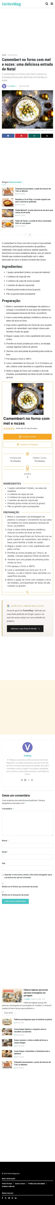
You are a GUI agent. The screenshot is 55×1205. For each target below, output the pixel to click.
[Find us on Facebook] (2, 1198)
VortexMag (11, 4)
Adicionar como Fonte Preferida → (25, 628)
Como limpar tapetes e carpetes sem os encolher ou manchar (30, 1030)
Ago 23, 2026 (20, 215)
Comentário (8, 808)
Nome (5, 840)
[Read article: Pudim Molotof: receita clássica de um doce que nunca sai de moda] (7, 213)
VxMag (12, 86)
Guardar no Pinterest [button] (29, 444)
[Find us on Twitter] (6, 1198)
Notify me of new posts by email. (15, 895)
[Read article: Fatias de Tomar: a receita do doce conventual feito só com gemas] (7, 224)
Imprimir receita (29, 437)
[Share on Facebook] (8, 136)
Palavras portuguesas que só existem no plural (33, 1019)
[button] (4, 428)
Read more (9, 1013)
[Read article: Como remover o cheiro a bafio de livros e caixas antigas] (7, 1042)
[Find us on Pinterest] (9, 1198)
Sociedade (8, 991)
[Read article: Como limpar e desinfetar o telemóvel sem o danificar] (7, 1053)
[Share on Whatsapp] (34, 136)
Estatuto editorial (8, 1186)
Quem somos (20, 1184)
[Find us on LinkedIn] (15, 1198)
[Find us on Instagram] (12, 1198)
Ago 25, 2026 (20, 194)
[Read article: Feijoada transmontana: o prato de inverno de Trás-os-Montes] (7, 192)
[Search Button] (47, 4)
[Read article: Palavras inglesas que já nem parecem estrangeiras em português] (12, 996)
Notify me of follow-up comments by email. (20, 887)
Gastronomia (12, 55)
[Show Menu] (52, 4)
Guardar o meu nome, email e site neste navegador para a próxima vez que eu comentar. (28, 876)
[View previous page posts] (25, 235)
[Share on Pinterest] (21, 136)
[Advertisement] (27, 707)
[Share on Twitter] (47, 136)
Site (3, 863)
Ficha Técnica (7, 1184)
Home (4, 55)
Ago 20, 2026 (24, 86)
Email (5, 852)
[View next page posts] (30, 235)
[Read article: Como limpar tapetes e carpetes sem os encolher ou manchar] (7, 1031)
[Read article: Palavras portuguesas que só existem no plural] (7, 1022)
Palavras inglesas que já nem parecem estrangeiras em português (36, 993)
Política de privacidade (36, 1184)
